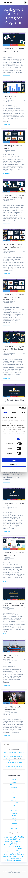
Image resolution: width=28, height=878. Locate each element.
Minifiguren (6, 854)
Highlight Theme (15, 872)
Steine (7, 858)
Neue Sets (11, 660)
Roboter (10, 856)
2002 (4, 837)
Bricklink (13, 53)
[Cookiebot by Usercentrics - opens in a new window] (19, 408)
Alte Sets (14, 779)
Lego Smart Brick (10, 771)
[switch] (19, 443)
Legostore (19, 853)
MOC (14, 805)
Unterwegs (14, 823)
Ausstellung (7, 841)
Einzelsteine (14, 790)
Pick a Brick (17, 854)
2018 (21, 837)
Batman (17, 841)
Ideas (14, 797)
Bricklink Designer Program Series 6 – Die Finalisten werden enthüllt (13, 297)
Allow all (14, 460)
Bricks (5, 847)
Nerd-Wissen (11, 403)
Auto (12, 841)
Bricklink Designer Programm (13, 845)
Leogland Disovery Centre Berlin (13, 766)
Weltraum (8, 860)
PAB (13, 854)
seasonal (14, 856)
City (9, 846)
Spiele (14, 818)
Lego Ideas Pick (14, 803)
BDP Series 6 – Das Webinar (13, 400)
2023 (15, 839)
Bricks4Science (14, 785)
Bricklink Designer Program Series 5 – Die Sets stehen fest (13, 349)
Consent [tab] (5, 412)
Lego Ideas (8, 853)
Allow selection (14, 464)
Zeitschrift (19, 860)
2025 (23, 839)
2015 (8, 837)
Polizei (22, 854)
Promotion (5, 856)
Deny (14, 469)
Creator (21, 847)
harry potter (8, 851)
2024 (19, 839)
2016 (11, 837)
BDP (21, 841)
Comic (15, 846)
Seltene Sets (14, 813)
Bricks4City (6, 2)
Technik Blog (14, 820)
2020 (11, 839)
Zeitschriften (14, 828)
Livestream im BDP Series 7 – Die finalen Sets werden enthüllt (13, 247)
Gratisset (14, 795)
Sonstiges (14, 815)
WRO (14, 860)
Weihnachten (19, 858)
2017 (16, 837)
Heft (12, 851)
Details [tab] (14, 412)
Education (14, 787)
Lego (20, 851)
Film (14, 792)
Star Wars (20, 856)
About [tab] (23, 412)
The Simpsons (12, 858)
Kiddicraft (14, 800)
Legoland (13, 853)
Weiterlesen (6, 75)
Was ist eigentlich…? (14, 826)
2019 (6, 839)
